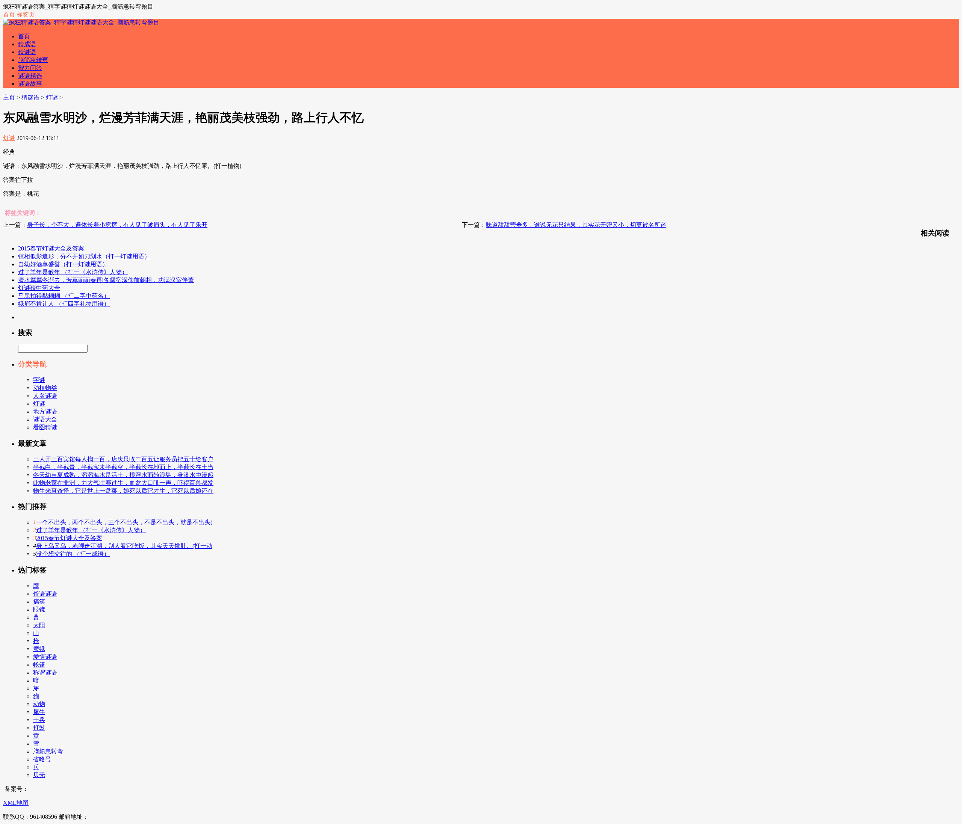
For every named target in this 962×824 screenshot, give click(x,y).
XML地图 (16, 803)
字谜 (39, 380)
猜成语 (27, 44)
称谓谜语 (45, 672)
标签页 (26, 14)
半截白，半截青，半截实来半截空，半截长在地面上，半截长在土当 (123, 467)
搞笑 (39, 601)
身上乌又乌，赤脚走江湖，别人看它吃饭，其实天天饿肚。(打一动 (124, 546)
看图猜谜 (45, 427)
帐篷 (39, 664)
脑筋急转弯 (33, 60)
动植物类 (45, 388)
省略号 (42, 759)
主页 (9, 97)
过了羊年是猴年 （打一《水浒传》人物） (73, 272)
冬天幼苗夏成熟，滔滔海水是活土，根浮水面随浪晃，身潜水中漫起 (123, 475)
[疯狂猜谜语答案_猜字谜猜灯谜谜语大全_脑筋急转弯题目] (81, 22)
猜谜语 (27, 52)
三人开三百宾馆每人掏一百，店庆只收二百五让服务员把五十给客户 (123, 459)
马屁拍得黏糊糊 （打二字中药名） (64, 296)
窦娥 (39, 649)
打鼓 (39, 727)
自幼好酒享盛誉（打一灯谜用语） (63, 264)
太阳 (39, 625)
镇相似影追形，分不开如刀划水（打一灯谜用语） (84, 256)
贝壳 (39, 775)
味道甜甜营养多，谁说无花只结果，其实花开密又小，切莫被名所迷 (576, 225)
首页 (9, 14)
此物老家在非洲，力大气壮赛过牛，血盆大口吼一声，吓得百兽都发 (123, 483)
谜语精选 (30, 75)
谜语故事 (30, 83)
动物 (39, 704)
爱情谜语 (45, 656)
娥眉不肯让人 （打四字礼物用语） (64, 303)
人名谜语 (45, 395)
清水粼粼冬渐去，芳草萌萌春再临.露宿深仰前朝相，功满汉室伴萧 (106, 280)
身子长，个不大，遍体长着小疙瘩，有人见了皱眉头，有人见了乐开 (117, 225)
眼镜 (39, 609)
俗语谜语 (45, 593)
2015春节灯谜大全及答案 (51, 248)
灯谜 (52, 97)
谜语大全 (45, 419)
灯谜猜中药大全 (39, 288)
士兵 (39, 720)
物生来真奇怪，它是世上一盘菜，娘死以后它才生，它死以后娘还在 (123, 490)
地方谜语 (45, 411)
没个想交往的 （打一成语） (73, 554)
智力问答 (30, 68)
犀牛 (39, 712)
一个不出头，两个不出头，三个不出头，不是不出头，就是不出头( (124, 522)
